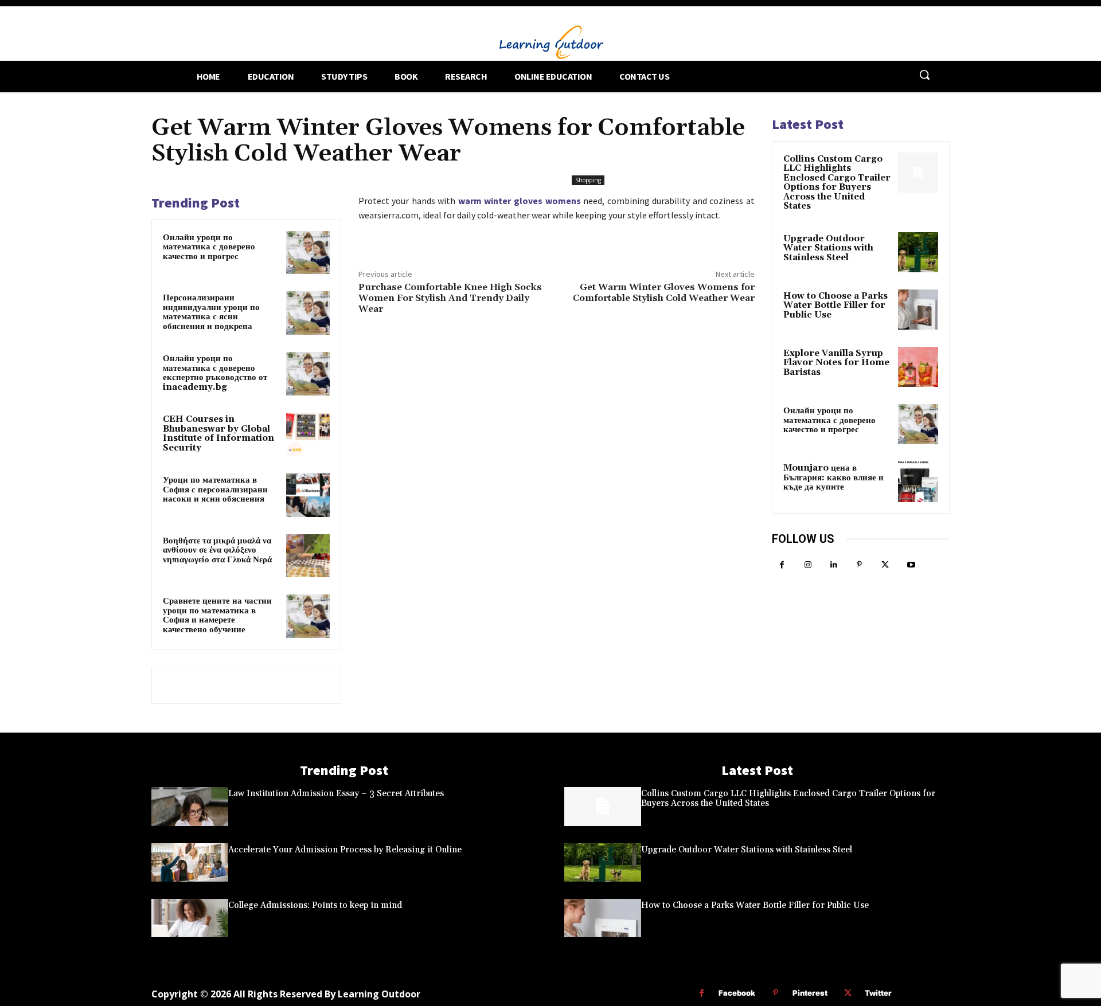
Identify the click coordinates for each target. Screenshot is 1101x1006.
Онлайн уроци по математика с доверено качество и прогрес (209, 247)
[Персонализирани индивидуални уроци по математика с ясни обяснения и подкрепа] (308, 313)
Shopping (588, 180)
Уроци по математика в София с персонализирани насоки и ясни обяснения (215, 489)
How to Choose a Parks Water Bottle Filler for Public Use (835, 305)
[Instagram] (808, 565)
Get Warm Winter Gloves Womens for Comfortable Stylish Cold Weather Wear (664, 292)
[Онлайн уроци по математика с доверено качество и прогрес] (308, 253)
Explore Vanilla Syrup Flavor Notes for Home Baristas (836, 363)
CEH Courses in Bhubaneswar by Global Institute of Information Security (218, 433)
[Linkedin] (833, 565)
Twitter (878, 992)
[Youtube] (911, 565)
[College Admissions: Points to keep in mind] (189, 918)
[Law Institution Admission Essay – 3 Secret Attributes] (189, 806)
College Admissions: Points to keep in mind (315, 905)
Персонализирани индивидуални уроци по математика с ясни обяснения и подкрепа (211, 312)
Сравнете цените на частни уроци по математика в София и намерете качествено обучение (217, 615)
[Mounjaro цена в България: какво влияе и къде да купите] (918, 481)
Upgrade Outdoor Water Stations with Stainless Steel (828, 248)
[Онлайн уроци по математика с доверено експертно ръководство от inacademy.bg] (308, 374)
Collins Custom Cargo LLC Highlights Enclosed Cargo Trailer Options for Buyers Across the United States (837, 183)
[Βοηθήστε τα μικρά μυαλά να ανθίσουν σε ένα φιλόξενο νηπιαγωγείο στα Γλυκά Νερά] (308, 556)
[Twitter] (885, 565)
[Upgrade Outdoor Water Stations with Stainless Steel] (918, 252)
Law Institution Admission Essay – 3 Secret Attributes (336, 793)
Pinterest (809, 992)
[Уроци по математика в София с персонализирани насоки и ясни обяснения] (308, 495)
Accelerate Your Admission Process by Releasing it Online (345, 849)
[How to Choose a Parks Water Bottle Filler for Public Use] (918, 309)
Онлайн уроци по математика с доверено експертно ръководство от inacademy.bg (215, 373)
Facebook (737, 992)
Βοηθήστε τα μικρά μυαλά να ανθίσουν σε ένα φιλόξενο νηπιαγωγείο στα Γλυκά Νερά (217, 550)
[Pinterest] (859, 565)
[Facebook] (782, 565)
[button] (924, 74)
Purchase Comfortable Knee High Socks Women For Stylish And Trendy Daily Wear (450, 298)
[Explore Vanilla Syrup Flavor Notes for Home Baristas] (918, 367)
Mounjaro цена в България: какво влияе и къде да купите (833, 477)
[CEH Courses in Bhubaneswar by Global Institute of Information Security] (308, 434)
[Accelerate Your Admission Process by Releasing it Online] (189, 862)
